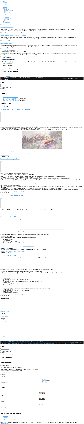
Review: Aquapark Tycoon (6, 43)
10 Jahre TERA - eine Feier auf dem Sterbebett (15, 109)
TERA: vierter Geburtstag (8, 217)
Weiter (4, 335)
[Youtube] (40, 406)
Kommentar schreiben (4, 155)
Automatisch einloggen (4, 87)
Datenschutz (2, 423)
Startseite (8, 76)
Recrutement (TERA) (4, 311)
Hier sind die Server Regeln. (5, 372)
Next (5, 43)
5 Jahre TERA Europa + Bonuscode (11, 195)
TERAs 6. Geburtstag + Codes (9, 159)
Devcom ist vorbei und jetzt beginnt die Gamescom (13, 95)
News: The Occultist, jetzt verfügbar (10, 99)
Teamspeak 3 (44, 379)
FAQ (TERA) (3, 300)
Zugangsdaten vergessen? (8, 90)
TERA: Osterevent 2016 (8, 255)
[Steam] (43, 406)
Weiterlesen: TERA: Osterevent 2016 (7, 294)
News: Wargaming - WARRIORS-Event (11, 98)
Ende (4, 336)
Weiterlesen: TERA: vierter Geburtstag (8, 251)
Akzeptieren (7, 423)
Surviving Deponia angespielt (6, 27)
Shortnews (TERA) (4, 316)
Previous (2, 43)
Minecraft (44, 381)
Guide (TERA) (3, 305)
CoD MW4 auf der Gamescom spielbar (10, 97)
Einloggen (2, 88)
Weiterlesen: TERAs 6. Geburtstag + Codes (8, 191)
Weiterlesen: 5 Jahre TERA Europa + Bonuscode (10, 213)
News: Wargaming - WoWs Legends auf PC (11, 100)
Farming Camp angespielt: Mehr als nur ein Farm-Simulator (13, 35)
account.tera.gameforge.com (28, 246)
